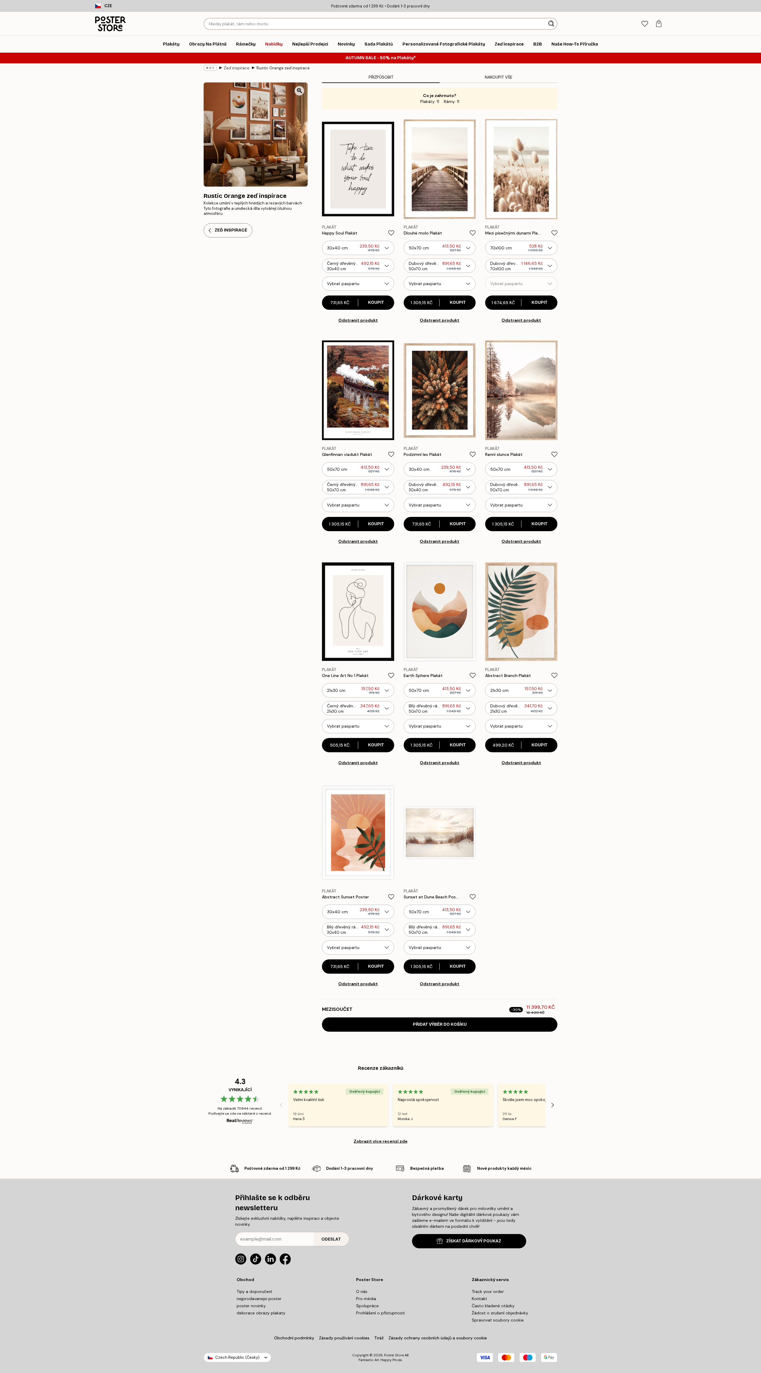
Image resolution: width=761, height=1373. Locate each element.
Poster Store (394, 1355)
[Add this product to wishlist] (391, 233)
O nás (361, 1291)
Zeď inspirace (236, 68)
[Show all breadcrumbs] (210, 68)
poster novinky (251, 1305)
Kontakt (479, 1298)
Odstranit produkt (358, 320)
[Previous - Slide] (281, 1105)
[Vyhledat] (551, 24)
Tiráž (379, 1338)
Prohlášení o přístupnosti (380, 1313)
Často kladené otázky (493, 1305)
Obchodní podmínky (294, 1338)
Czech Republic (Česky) (237, 1357)
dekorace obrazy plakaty (261, 1313)
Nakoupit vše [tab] (498, 77)
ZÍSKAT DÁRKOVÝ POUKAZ (473, 1241)
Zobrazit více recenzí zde (381, 1141)
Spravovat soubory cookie (498, 1320)
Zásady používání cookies (344, 1338)
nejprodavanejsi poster (259, 1298)
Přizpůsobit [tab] (381, 77)
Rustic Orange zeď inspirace (283, 68)
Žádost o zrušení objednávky (500, 1313)
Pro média (366, 1298)
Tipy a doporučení (254, 1291)
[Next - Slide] (552, 1105)
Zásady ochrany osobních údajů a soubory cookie (438, 1338)
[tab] (645, 24)
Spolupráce (367, 1305)
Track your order (488, 1291)
